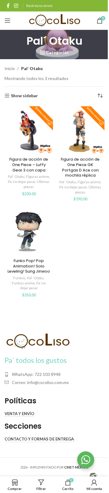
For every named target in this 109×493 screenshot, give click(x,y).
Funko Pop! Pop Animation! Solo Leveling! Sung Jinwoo (29, 266)
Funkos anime (23, 283)
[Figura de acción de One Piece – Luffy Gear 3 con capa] (29, 130)
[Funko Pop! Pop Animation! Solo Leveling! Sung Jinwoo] (29, 231)
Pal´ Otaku (16, 176)
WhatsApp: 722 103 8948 (36, 374)
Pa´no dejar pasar (21, 181)
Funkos (19, 278)
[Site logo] (55, 20)
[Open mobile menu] (8, 20)
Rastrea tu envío (39, 5)
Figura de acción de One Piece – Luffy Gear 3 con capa (28, 164)
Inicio (10, 68)
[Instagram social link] (16, 5)
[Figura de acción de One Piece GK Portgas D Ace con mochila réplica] (80, 130)
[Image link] (38, 340)
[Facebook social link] (8, 5)
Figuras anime (37, 176)
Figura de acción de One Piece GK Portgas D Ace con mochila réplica (80, 167)
